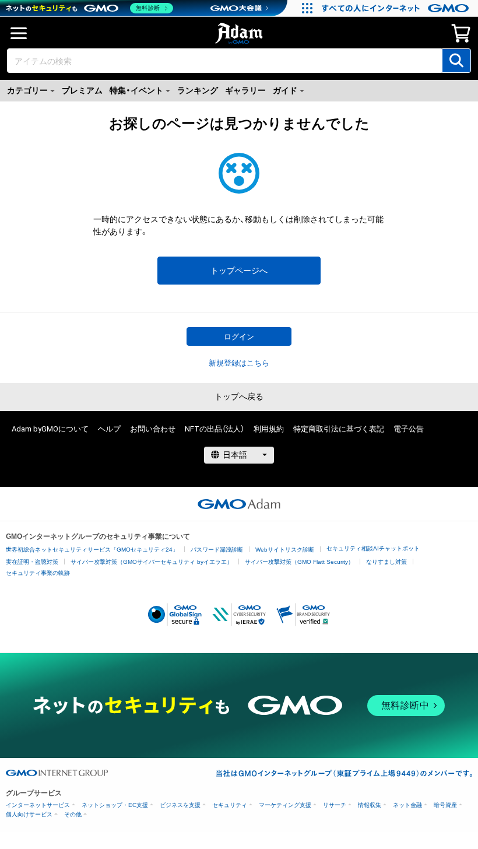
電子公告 (408, 428)
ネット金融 (407, 805)
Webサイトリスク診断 (284, 549)
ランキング (197, 90)
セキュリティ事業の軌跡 (38, 573)
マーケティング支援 (285, 805)
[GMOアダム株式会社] (239, 504)
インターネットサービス (38, 805)
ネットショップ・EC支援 (115, 805)
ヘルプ (109, 428)
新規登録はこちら (239, 363)
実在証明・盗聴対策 (32, 562)
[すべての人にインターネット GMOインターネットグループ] (396, 8)
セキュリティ (229, 805)
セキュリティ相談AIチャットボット (373, 548)
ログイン (239, 336)
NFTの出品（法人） (214, 428)
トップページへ (239, 270)
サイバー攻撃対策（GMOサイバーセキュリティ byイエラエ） (152, 562)
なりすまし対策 (386, 562)
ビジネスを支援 (180, 805)
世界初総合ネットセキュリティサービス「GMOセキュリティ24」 (92, 549)
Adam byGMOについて (50, 428)
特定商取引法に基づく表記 (338, 428)
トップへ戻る (239, 396)
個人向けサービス (29, 814)
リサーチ (334, 805)
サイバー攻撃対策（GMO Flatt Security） (299, 562)
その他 (73, 814)
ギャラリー (245, 90)
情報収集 (369, 805)
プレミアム (82, 90)
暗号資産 (445, 805)
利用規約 (269, 428)
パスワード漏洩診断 (217, 549)
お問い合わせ (152, 428)
